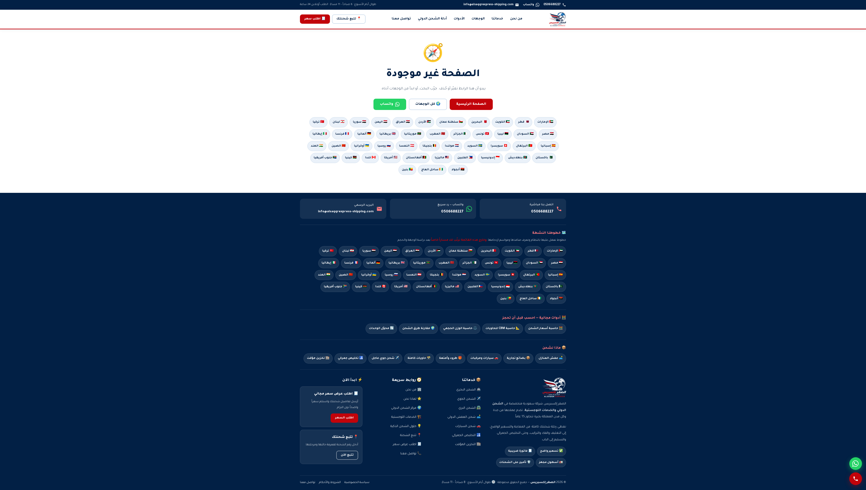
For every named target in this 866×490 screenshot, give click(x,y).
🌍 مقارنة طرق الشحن (418, 328)
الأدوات (459, 19)
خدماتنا (497, 19)
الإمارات (555, 251)
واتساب (386, 104)
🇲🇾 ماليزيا (442, 157)
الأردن (434, 251)
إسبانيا (555, 275)
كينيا (361, 286)
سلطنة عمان (460, 251)
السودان (534, 263)
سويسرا (506, 275)
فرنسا (351, 263)
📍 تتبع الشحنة (410, 435)
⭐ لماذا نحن (412, 399)
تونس (491, 263)
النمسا (413, 275)
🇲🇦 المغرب (437, 134)
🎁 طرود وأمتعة (450, 358)
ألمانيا (373, 263)
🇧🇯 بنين (407, 169)
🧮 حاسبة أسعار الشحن (545, 328)
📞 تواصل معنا (410, 453)
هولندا (459, 275)
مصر (557, 263)
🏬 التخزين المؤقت (468, 444)
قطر (533, 251)
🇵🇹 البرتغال (524, 146)
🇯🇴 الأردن (424, 122)
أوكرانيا (368, 275)
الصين (346, 275)
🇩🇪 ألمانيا (364, 134)
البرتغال (531, 275)
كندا (380, 286)
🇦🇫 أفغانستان (416, 157)
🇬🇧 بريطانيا (388, 134)
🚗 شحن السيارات (468, 426)
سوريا (368, 251)
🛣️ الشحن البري (469, 408)
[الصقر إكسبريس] (557, 19)
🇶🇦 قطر (523, 122)
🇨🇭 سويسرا (499, 146)
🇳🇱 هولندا (452, 146)
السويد (481, 275)
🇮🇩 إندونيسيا (490, 157)
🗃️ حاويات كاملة (419, 358)
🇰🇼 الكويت (502, 122)
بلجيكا (437, 275)
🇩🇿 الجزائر (460, 134)
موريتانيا (421, 263)
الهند (324, 275)
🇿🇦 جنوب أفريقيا (325, 157)
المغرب (446, 263)
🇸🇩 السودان (525, 134)
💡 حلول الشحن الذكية (405, 426)
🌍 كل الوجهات (427, 104)
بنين (505, 298)
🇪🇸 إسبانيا (548, 146)
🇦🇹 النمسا (406, 146)
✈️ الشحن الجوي (469, 399)
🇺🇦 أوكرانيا (361, 146)
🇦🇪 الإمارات (545, 122)
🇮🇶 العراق (403, 122)
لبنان (348, 251)
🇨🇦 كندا (370, 157)
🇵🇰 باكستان (544, 157)
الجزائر (469, 263)
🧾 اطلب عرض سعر (407, 444)
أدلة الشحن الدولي (432, 19)
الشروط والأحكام (330, 482)
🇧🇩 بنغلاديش (517, 157)
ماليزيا (452, 286)
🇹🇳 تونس (482, 134)
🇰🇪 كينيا (351, 157)
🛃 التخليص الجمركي (466, 435)
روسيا (391, 275)
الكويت (512, 251)
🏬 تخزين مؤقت (318, 358)
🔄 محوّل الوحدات (381, 328)
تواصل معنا (401, 19)
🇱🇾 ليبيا (502, 134)
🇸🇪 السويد (474, 146)
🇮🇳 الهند (317, 146)
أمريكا (401, 286)
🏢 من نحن (413, 390)
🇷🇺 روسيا (384, 146)
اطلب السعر (344, 418)
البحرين (488, 251)
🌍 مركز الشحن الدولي (406, 408)
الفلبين (475, 286)
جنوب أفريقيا (335, 286)
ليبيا (512, 263)
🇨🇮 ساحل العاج (432, 169)
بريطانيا (397, 263)
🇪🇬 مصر (548, 134)
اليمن (390, 251)
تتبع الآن (347, 455)
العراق (412, 251)
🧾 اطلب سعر (314, 19)
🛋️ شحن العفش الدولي (464, 417)
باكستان (554, 286)
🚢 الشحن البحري (468, 390)
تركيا (328, 251)
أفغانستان (426, 286)
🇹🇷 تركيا (318, 122)
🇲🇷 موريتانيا (412, 134)
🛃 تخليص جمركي (350, 358)
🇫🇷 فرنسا (342, 134)
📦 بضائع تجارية (518, 358)
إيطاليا (329, 263)
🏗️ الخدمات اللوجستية (406, 417)
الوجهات (478, 19)
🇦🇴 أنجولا (457, 169)
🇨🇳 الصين (338, 146)
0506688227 (542, 212)
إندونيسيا (500, 286)
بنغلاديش (527, 286)
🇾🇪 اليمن (381, 122)
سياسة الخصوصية (356, 482)
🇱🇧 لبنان (338, 122)
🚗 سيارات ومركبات (484, 358)
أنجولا (556, 298)
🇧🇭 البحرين (479, 122)
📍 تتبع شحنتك (348, 19)
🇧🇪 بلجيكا (429, 146)
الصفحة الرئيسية (471, 104)
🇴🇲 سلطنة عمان (451, 122)
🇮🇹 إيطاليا (320, 134)
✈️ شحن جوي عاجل (385, 358)
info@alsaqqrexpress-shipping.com (346, 211)
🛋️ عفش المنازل (551, 358)
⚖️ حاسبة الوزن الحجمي (460, 328)
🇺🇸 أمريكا (390, 157)
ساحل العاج (530, 298)
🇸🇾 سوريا (359, 122)
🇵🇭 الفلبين (464, 157)
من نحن (516, 19)
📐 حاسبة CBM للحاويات (503, 328)
